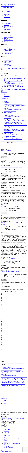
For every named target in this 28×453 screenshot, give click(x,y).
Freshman (6, 102)
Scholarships (9, 123)
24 (1, 339)
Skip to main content (6, 4)
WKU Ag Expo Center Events (11, 378)
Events (8, 104)
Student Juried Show (6, 150)
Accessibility (7, 439)
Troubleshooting (11, 136)
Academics (6, 12)
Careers (5, 442)
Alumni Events (7, 61)
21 (1, 335)
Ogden (9, 375)
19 (1, 332)
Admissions (6, 14)
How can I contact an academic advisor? (14, 86)
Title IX (6, 440)
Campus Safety (7, 23)
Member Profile (7, 53)
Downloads (3, 416)
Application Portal (8, 129)
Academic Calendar (8, 35)
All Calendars (4, 365)
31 (1, 349)
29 (1, 346)
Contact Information (17, 139)
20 (1, 333)
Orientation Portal (17, 134)
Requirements (12, 105)
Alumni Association (8, 60)
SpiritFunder (7, 64)
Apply (2, 7)
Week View (8, 363)
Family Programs (8, 47)
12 (1, 322)
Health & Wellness (8, 40)
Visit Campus (13, 104)
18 (1, 331)
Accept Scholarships (13, 130)
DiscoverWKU (6, 370)
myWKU (6, 41)
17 (1, 329)
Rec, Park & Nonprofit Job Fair (8, 258)
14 (1, 325)
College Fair (9, 371)
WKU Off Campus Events (11, 385)
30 (1, 347)
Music (10, 379)
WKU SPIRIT (7, 65)
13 (1, 324)
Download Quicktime (19, 418)
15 (1, 326)
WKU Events (4, 374)
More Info (9, 7)
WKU (5, 94)
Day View (3, 363)
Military (19, 116)
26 (1, 342)
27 (1, 343)
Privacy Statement (8, 447)
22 (1, 336)
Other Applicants (8, 112)
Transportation (7, 29)
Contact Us (6, 137)
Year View (20, 363)
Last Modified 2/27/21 (6, 451)
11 (1, 321)
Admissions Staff (8, 139)
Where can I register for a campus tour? (13, 83)
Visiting (15, 116)
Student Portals (7, 133)
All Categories (4, 368)
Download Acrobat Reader (7, 418)
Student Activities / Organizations (12, 381)
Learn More (3, 403)
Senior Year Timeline (12, 106)
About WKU (7, 11)
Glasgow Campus (14, 384)
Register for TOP (17, 129)
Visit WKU (3, 400)
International (7, 113)
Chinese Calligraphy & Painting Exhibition (11, 167)
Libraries (7, 379)
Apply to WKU (4, 398)
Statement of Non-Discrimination (12, 443)
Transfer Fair (6, 372)
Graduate (12, 113)
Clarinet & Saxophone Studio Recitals (10, 271)
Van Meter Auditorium (12, 382)
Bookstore (6, 25)
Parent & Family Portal (9, 49)
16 (1, 328)
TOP (11, 370)
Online (9, 115)
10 (1, 319)
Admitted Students (8, 127)
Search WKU (4, 73)
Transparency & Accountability (11, 437)
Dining (5, 27)
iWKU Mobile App (8, 26)
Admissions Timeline (13, 120)
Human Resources (8, 37)
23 (1, 338)
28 (1, 345)
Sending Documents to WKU (14, 125)
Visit (5, 7)
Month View (14, 363)
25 (1, 340)
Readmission (10, 116)
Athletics (6, 15)
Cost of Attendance (8, 52)
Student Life (7, 17)
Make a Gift (7, 62)
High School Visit (16, 371)
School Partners (7, 118)
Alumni (19, 377)
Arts (22, 377)
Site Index (6, 446)
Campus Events (13, 377)
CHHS (8, 377)
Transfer (6, 108)
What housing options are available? (12, 85)
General (15, 368)
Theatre (5, 382)
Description (3, 157)
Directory (6, 38)
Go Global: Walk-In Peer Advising (9, 206)
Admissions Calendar (6, 367)
